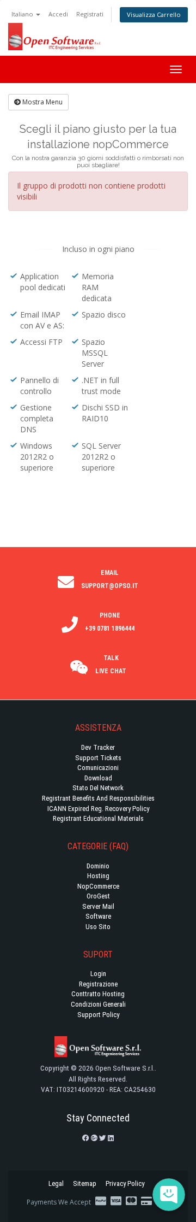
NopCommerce (98, 886)
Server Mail (98, 906)
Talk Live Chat (110, 664)
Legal (56, 1183)
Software (98, 916)
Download (98, 778)
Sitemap (84, 1183)
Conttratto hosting (98, 994)
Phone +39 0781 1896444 (109, 622)
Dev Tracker (98, 747)
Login (98, 974)
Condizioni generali (98, 1004)
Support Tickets (98, 758)
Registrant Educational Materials (98, 818)
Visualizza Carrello (154, 14)
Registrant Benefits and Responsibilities (98, 798)
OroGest (98, 896)
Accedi (58, 14)
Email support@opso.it (109, 579)
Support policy (98, 1014)
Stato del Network (98, 788)
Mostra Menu (42, 102)
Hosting (98, 876)
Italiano (23, 14)
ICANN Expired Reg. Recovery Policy (98, 808)
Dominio (98, 866)
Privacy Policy (125, 1183)
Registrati (89, 14)
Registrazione (98, 984)
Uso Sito (98, 927)
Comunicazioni (98, 767)
